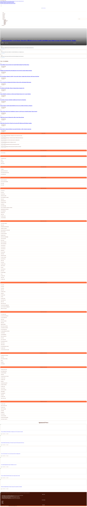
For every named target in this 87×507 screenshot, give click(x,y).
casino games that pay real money (5, 376)
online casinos (2, 277)
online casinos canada (3, 303)
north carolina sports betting (4, 358)
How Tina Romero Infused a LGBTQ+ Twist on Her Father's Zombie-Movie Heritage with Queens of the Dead (19, 76)
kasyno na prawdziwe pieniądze (4, 181)
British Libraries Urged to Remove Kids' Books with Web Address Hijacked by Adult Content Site (12, 56)
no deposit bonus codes (3, 158)
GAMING (5, 19)
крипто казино (2, 163)
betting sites (2, 381)
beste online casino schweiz (4, 369)
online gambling (3, 391)
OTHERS (5, 22)
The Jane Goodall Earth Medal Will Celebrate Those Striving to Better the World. (10, 144)
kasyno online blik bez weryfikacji (4, 197)
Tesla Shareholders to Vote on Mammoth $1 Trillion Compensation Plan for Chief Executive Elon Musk (12, 495)
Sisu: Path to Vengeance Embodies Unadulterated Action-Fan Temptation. (13, 99)
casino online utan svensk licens (4, 327)
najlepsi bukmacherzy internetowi (4, 209)
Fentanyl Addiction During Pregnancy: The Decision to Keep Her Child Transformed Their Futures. (12, 442)
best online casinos (3, 379)
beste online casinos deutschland (4, 417)
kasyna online (2, 183)
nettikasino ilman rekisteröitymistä (5, 226)
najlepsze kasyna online (3, 195)
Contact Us (3, 25)
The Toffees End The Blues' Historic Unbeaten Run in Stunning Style (12, 88)
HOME (3, 12)
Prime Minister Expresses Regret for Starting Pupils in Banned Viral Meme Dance (14, 64)
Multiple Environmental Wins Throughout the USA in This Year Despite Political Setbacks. (16, 70)
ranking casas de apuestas (4, 228)
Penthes (2, 360)
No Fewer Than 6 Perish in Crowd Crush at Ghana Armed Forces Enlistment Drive (10, 453)
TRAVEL (5, 24)
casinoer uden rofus (3, 245)
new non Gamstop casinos (4, 329)
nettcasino (2, 267)
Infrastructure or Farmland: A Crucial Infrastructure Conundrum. (7, 2)
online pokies (2, 374)
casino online (2, 410)
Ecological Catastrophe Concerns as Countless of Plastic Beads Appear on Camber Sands (11, 497)
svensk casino (2, 262)
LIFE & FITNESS (6, 20)
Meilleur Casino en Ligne (4, 308)
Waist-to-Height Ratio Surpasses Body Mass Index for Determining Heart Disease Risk (10, 496)
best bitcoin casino (3, 407)
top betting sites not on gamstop (4, 355)
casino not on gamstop (3, 415)
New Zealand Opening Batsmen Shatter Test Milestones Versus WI (8, 142)
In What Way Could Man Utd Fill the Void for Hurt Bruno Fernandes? (7, 3)
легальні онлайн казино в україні (5, 349)
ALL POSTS (4, 13)
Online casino (2, 322)
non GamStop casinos (3, 174)
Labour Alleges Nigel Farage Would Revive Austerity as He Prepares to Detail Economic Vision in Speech (18, 111)
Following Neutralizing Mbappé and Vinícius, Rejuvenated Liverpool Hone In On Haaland (11, 146)
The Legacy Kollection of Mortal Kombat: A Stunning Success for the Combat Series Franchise (11, 135)
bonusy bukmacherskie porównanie (5, 172)
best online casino (3, 386)
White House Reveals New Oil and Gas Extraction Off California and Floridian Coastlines (16, 123)
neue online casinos (3, 298)
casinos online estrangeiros (4, 223)
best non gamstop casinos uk (4, 341)
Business (2, 501)
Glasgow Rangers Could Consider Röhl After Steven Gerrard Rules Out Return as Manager (16, 105)
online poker (2, 293)
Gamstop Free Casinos (3, 202)
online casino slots (3, 265)
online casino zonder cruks (4, 405)
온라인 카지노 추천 (3, 324)
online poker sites (3, 212)
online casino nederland (3, 243)
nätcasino (2, 296)
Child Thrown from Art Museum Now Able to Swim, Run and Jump (12, 117)
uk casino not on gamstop (4, 233)
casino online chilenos (3, 217)
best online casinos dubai (3, 384)
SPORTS (5, 23)
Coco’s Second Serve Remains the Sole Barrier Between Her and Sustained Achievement (15, 82)
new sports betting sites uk (4, 317)
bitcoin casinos (2, 240)
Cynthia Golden (3, 57)
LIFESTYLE (5, 21)
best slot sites (2, 192)
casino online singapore (3, 334)
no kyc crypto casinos (3, 339)
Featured (3, 503)
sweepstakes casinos (3, 291)
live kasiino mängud (3, 272)
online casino (2, 214)
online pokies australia (3, 255)
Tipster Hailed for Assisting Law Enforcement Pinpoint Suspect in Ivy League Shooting (15, 93)
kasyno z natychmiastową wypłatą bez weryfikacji (6, 207)
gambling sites (2, 412)
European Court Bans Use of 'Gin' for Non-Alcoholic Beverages (7, 1)
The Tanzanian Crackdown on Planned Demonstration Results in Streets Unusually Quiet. (11, 498)
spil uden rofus (2, 250)
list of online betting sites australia (5, 346)
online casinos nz (3, 344)
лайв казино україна (3, 238)
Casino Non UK (2, 190)
